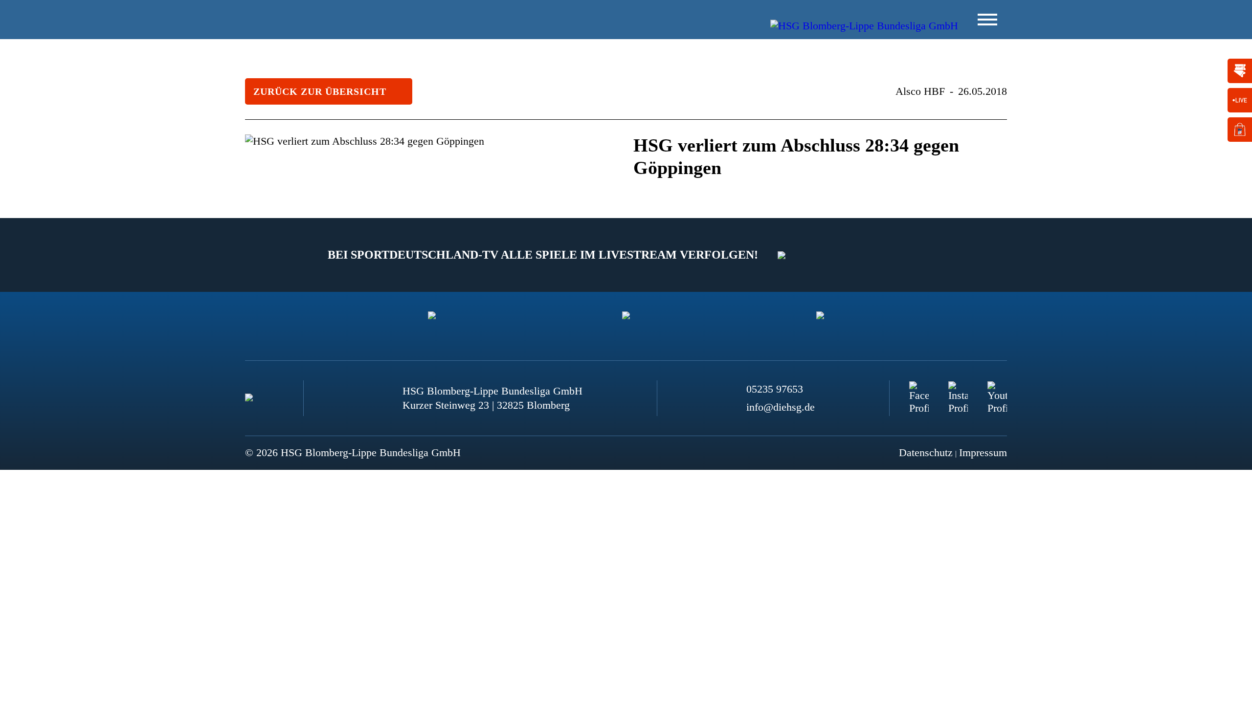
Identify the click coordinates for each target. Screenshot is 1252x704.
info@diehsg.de (780, 407)
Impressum (983, 452)
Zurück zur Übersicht (319, 91)
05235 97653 (774, 389)
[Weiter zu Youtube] (997, 391)
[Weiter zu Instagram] (958, 391)
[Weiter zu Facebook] (919, 391)
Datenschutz (926, 452)
